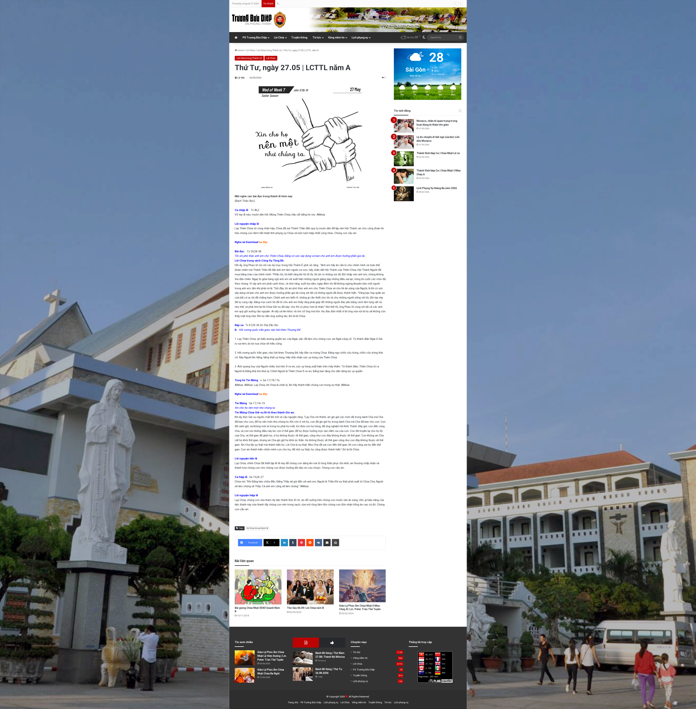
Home (240, 50)
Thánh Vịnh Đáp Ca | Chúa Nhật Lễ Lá (438, 153)
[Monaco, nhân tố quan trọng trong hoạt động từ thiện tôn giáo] (404, 126)
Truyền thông (299, 37)
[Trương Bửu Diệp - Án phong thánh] (259, 19)
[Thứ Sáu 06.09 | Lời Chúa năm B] (310, 586)
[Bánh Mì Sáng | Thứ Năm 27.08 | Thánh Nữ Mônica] (303, 658)
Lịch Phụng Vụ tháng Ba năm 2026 (437, 188)
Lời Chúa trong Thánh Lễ (269, 50)
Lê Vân (241, 77)
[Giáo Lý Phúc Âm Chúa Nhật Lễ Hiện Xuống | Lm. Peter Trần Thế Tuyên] (245, 657)
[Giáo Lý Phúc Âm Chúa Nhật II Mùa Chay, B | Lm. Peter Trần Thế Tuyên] (362, 585)
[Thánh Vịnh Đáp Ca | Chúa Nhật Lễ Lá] (404, 158)
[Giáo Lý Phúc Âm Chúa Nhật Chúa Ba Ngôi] (245, 675)
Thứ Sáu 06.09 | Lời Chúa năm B (305, 607)
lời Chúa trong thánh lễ (257, 528)
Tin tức (316, 37)
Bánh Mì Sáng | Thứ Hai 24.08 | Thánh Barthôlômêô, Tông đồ (308, 3)
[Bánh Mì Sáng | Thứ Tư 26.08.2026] (303, 674)
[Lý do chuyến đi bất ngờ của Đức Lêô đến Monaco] (404, 142)
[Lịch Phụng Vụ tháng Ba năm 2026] (404, 193)
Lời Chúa (279, 37)
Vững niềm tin (336, 37)
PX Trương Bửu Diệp (255, 37)
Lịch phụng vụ (360, 37)
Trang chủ (293, 702)
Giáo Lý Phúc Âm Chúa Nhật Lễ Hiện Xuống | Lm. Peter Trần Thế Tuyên (272, 656)
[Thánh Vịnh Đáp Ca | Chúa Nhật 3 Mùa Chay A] (404, 176)
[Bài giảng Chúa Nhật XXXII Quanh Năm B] (258, 586)
